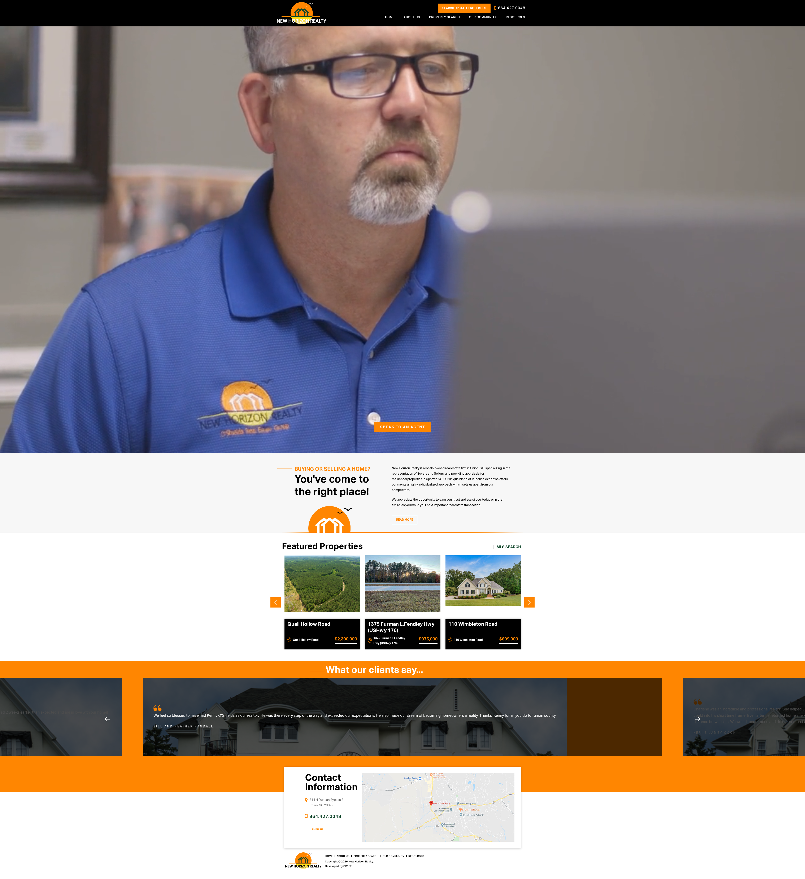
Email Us (317, 829)
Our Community (394, 856)
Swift (347, 866)
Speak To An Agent (402, 427)
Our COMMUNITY (483, 17)
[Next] (697, 719)
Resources (515, 17)
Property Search (366, 856)
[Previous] (107, 719)
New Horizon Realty (302, 13)
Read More (404, 519)
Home (390, 17)
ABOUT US (412, 17)
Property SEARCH (444, 17)
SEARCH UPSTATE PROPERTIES (464, 8)
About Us (343, 856)
